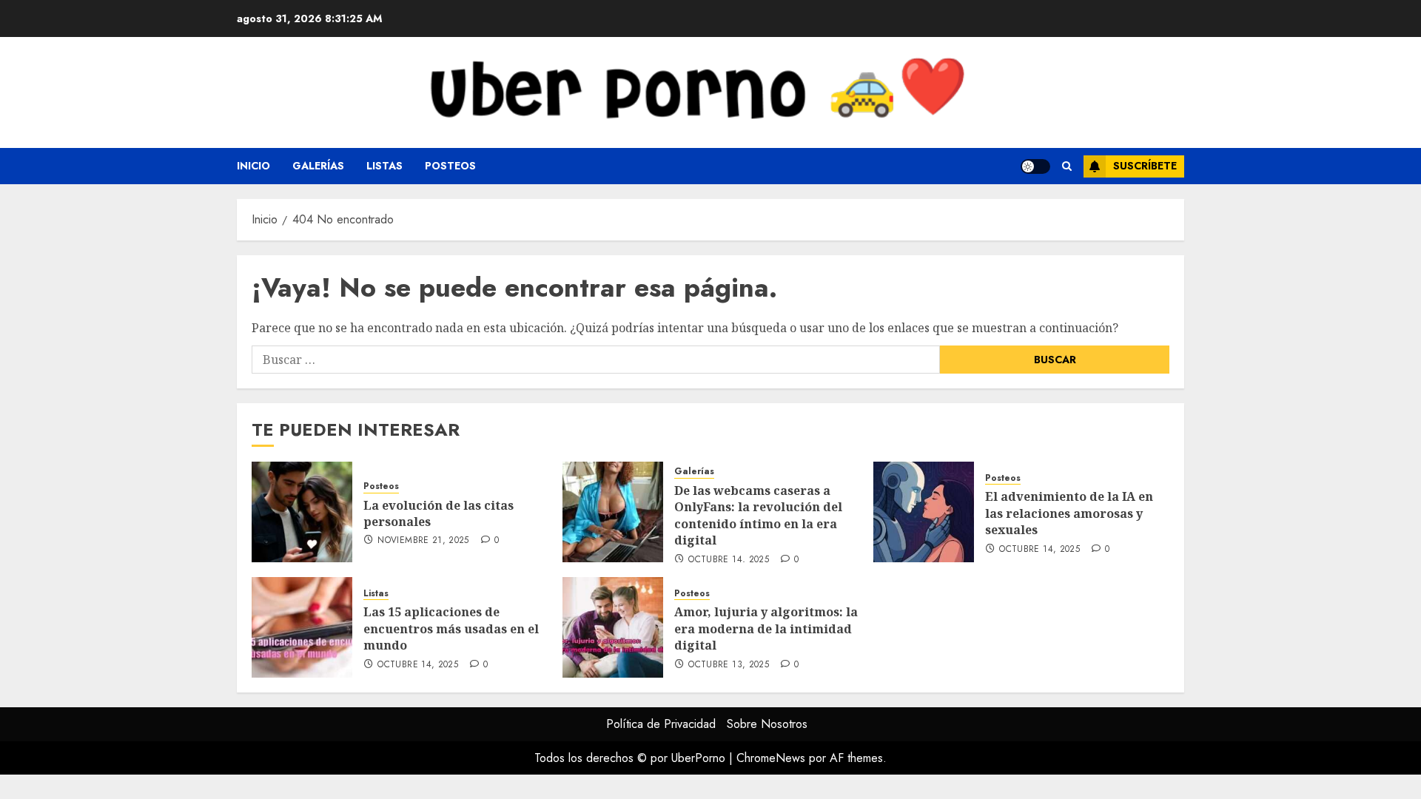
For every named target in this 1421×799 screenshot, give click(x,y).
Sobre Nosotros (767, 723)
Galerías (318, 165)
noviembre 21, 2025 (422, 541)
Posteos (450, 165)
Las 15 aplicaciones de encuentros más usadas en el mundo (451, 628)
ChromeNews (770, 757)
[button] (1067, 166)
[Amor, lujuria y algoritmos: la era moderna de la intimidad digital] (612, 627)
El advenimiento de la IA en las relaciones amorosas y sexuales (1069, 513)
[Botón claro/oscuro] (1035, 166)
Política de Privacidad (661, 723)
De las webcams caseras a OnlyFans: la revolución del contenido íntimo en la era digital (758, 515)
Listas (384, 165)
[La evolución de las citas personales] (302, 512)
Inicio (253, 165)
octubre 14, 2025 (728, 560)
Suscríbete (1145, 165)
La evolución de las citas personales (438, 513)
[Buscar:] (596, 359)
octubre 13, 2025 (728, 665)
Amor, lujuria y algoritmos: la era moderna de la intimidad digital (766, 628)
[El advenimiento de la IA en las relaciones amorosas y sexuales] (923, 512)
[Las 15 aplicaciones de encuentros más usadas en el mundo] (302, 627)
